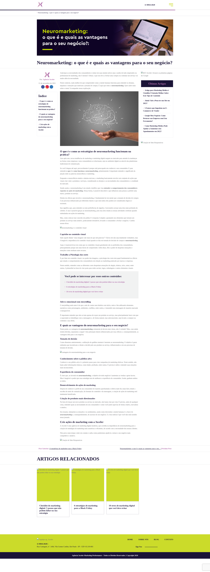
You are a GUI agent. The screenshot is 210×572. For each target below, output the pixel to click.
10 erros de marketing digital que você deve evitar (84, 292)
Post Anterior (60, 449)
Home (130, 539)
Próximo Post (146, 449)
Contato (168, 539)
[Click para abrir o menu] (171, 4)
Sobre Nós (143, 539)
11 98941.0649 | (42, 544)
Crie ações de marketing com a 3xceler (44, 127)
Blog (156, 539)
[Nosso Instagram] (162, 4)
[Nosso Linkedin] (165, 4)
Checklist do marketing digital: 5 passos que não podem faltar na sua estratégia (95, 282)
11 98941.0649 (150, 5)
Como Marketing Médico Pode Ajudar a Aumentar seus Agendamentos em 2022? (155, 128)
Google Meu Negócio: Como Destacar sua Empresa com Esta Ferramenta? (155, 118)
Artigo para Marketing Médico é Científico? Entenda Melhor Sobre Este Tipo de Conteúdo (156, 93)
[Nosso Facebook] (159, 4)
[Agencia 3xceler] (53, 4)
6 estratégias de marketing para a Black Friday (83, 287)
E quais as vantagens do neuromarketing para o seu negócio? (46, 116)
